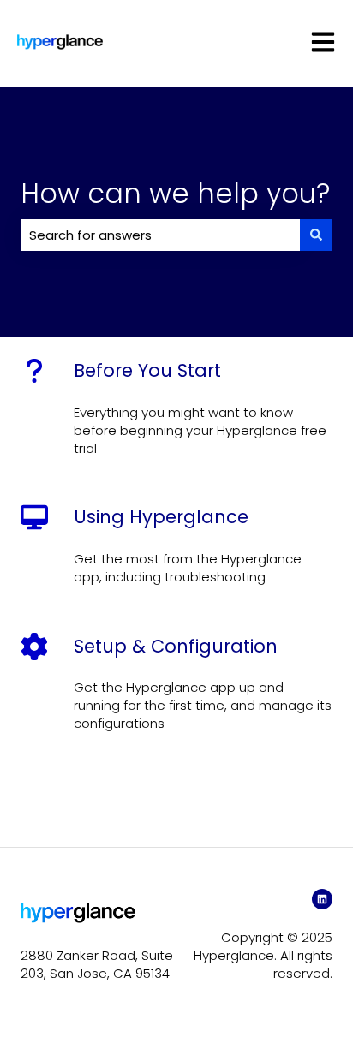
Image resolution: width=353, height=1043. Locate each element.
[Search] (316, 235)
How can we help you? (175, 193)
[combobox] (160, 235)
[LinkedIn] (322, 899)
